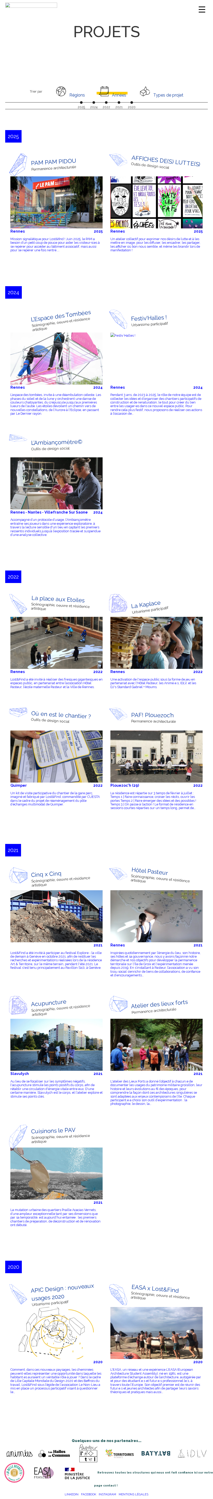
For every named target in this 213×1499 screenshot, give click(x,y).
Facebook (88, 1494)
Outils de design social (150, 166)
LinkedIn (71, 1494)
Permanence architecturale (53, 168)
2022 (98, 672)
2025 (98, 231)
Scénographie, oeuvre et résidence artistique (60, 324)
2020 (98, 1362)
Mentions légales (133, 1494)
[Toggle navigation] (202, 9)
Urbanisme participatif (149, 324)
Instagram (107, 1494)
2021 (98, 945)
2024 (98, 387)
